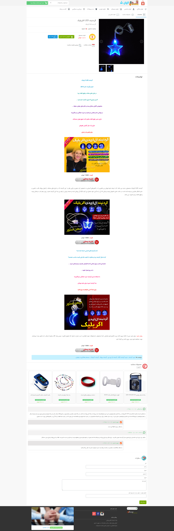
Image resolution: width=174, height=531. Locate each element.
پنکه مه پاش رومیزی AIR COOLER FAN (135, 395)
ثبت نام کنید (46, 527)
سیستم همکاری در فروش (82, 357)
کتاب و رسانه (63, 9)
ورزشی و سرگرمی (76, 9)
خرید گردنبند (132, 357)
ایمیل (145, 470)
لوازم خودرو (102, 9)
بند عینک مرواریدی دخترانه (64, 395)
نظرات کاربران (111, 14)
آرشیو (139, 367)
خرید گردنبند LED (122, 357)
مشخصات (139, 14)
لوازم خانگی (140, 9)
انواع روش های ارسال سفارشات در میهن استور (105, 523)
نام (145, 463)
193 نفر (51, 36)
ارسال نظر (142, 502)
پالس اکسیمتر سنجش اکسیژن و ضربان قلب (40, 395)
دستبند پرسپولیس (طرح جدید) (88, 395)
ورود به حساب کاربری (56, 527)
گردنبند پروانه (103, 357)
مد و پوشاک (90, 9)
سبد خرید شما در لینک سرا (37, 3)
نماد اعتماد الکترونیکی (111, 520)
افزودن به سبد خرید (65, 36)
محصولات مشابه (126, 14)
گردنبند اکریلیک (95, 357)
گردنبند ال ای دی (112, 357)
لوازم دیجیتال (114, 9)
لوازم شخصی (127, 9)
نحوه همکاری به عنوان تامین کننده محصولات (106, 525)
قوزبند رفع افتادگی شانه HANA (111, 395)
